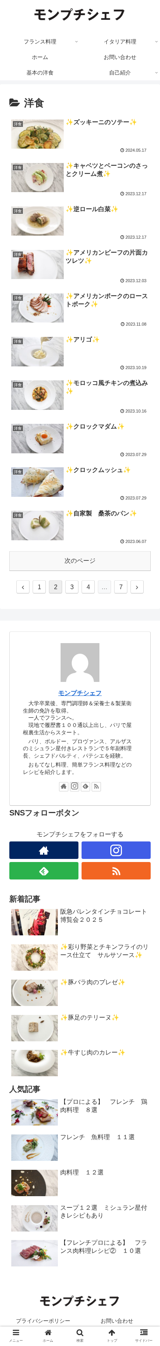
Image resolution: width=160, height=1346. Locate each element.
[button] (144, 899)
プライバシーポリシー (43, 1321)
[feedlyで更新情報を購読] (85, 786)
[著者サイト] (63, 786)
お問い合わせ (117, 1321)
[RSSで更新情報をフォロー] (96, 786)
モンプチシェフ (80, 693)
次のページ (80, 560)
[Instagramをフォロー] (74, 786)
